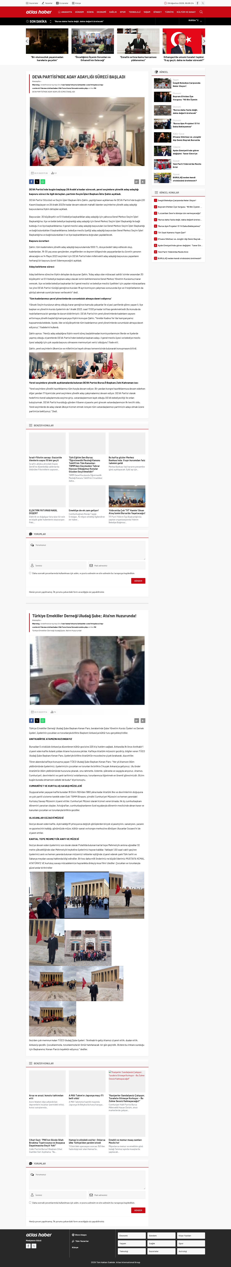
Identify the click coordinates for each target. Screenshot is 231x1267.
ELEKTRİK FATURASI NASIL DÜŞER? (43, 512)
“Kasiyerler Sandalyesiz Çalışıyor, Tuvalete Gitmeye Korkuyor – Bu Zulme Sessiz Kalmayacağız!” (127, 1098)
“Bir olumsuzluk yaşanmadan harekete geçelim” (47, 59)
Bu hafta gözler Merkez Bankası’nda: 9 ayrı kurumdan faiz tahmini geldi (127, 460)
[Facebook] (197, 3)
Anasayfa (36, 81)
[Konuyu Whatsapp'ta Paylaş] (42, 181)
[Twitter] (203, 3)
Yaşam (176, 80)
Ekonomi (177, 93)
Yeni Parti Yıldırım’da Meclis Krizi (187, 165)
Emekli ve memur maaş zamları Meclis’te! (125, 1141)
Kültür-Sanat (178, 134)
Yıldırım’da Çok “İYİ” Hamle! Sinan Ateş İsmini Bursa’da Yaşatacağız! (127, 512)
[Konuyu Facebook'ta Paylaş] (31, 181)
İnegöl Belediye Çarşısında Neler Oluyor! (186, 84)
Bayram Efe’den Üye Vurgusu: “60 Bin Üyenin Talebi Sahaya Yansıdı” (185, 99)
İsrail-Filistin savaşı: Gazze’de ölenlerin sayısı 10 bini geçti (45, 459)
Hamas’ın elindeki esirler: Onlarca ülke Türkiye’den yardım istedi (87, 1141)
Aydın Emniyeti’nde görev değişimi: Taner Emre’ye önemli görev (186, 153)
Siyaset (176, 161)
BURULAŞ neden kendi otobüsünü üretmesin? (185, 179)
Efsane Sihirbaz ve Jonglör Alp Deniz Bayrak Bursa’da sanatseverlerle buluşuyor (187, 140)
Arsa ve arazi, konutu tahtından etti (46, 1097)
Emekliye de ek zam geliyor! (84, 510)
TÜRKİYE (177, 147)
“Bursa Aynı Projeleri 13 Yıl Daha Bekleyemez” (186, 125)
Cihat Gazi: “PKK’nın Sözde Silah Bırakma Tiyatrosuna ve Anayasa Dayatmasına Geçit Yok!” (47, 1142)
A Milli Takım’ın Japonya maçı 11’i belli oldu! (86, 1097)
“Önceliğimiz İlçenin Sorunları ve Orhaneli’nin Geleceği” (93, 59)
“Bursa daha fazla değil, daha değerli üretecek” (79, 21)
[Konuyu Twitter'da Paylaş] (37, 181)
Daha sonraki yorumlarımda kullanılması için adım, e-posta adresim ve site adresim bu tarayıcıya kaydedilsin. (83, 573)
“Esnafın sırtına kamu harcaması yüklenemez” (138, 59)
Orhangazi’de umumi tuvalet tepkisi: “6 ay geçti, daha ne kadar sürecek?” (184, 59)
